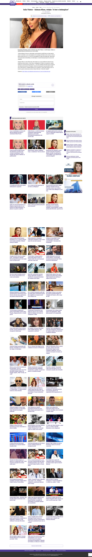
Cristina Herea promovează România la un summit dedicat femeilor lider (17, 445)
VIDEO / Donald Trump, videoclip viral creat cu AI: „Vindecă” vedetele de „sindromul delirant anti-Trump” (36, 481)
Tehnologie (42, 2)
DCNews (12, 2)
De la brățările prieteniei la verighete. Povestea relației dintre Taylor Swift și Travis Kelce (18, 481)
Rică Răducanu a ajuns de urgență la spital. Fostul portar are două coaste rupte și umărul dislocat (54, 462)
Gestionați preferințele (47, 550)
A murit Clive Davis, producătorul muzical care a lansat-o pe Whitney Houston (54, 518)
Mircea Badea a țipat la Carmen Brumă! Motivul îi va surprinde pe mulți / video (18, 537)
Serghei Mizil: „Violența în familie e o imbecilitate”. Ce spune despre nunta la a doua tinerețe (18, 389)
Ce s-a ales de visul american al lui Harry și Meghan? (36, 186)
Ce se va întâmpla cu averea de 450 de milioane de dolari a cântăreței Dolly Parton (17, 132)
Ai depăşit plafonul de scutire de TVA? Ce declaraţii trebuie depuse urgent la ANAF (54, 132)
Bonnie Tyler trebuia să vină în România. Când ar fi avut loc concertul (54, 445)
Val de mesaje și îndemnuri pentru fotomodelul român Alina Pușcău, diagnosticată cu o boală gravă (18, 312)
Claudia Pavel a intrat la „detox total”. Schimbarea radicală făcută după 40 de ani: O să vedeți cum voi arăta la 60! (18, 258)
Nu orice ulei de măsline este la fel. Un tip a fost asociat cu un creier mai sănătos (17, 275)
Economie (41, 1)
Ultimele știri (18, 1)
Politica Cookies (38, 550)
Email (51, 91)
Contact (53, 550)
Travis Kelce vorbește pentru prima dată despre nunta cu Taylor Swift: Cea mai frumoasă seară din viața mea (36, 258)
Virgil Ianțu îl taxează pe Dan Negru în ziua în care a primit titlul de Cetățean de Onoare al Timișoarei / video (35, 312)
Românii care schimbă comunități (59, 1)
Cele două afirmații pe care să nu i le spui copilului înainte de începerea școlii (36, 445)
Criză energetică (34, 1)
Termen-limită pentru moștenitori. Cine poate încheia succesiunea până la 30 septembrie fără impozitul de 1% (54, 390)
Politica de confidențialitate (29, 550)
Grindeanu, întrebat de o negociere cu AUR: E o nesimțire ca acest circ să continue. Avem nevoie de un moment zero (74, 151)
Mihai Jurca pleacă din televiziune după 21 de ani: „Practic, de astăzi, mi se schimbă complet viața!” (54, 409)
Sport (37, 2)
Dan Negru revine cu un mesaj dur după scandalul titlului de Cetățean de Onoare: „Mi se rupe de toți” (54, 294)
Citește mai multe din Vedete (36, 545)
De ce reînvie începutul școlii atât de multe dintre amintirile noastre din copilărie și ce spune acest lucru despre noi (36, 294)
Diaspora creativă (47, 1)
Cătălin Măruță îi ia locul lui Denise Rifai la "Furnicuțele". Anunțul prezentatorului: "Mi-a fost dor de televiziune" (54, 258)
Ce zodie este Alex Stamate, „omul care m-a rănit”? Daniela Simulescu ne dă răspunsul (54, 427)
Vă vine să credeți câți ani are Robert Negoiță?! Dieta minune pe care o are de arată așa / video (54, 499)
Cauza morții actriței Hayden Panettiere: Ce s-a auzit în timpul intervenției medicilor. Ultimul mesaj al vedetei (18, 240)
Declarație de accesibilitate (61, 550)
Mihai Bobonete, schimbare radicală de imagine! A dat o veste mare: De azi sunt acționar (36, 239)
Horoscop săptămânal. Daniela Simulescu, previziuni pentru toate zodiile (73, 157)
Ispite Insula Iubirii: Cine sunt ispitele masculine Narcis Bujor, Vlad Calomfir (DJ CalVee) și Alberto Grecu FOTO (54, 276)
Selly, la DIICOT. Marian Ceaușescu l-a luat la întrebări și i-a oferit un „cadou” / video (54, 481)
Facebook (23, 91)
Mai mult (52, 2)
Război (28, 1)
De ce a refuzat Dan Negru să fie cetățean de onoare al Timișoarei (36, 347)
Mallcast (47, 2)
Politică (24, 1)
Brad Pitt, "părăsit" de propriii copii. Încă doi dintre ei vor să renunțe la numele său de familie (54, 368)
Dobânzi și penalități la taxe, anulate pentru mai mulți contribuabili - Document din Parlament (53, 240)
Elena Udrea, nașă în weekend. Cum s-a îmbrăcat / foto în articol (36, 151)
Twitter (37, 91)
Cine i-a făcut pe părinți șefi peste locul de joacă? (36, 205)
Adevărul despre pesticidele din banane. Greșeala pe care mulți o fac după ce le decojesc (18, 348)
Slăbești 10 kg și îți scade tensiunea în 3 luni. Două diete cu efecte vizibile (18, 427)
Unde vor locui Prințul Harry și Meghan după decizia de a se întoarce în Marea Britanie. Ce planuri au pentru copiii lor (17, 206)
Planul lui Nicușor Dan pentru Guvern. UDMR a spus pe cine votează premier (74, 141)
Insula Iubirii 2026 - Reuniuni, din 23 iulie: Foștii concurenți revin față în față (18, 499)
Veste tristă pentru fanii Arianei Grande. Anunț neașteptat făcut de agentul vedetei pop (18, 329)
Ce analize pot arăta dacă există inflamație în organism (18, 186)
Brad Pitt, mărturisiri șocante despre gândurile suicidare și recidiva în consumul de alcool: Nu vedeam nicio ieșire (35, 276)
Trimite (36, 109)
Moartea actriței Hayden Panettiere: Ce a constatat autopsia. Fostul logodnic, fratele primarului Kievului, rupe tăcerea (54, 206)
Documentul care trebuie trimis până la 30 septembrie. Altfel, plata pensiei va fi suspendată (54, 311)
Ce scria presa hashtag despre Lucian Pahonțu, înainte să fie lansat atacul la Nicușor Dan (38, 4)
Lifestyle (37, 7)
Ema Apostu (47, 11)
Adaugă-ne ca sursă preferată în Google (40, 15)
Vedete (40, 7)
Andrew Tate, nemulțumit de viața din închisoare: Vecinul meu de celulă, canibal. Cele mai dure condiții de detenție (54, 330)
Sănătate (69, 1)
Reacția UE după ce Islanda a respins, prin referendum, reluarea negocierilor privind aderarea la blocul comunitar (74, 146)
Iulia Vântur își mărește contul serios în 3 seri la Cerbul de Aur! (36, 71)
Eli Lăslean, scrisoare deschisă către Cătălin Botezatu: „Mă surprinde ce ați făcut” (35, 329)
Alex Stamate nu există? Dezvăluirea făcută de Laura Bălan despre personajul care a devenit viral (35, 409)
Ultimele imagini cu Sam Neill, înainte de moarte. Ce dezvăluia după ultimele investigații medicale (17, 409)
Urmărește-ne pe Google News (55, 15)
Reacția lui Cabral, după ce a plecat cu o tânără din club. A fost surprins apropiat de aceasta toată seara (18, 462)
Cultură (73, 1)
